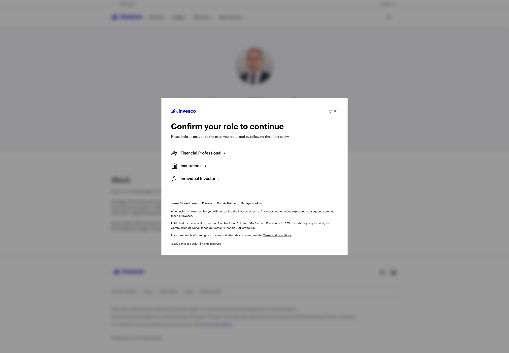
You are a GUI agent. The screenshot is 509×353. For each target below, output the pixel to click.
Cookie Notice (226, 203)
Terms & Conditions (184, 203)
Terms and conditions (277, 235)
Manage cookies (251, 202)
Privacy (207, 203)
